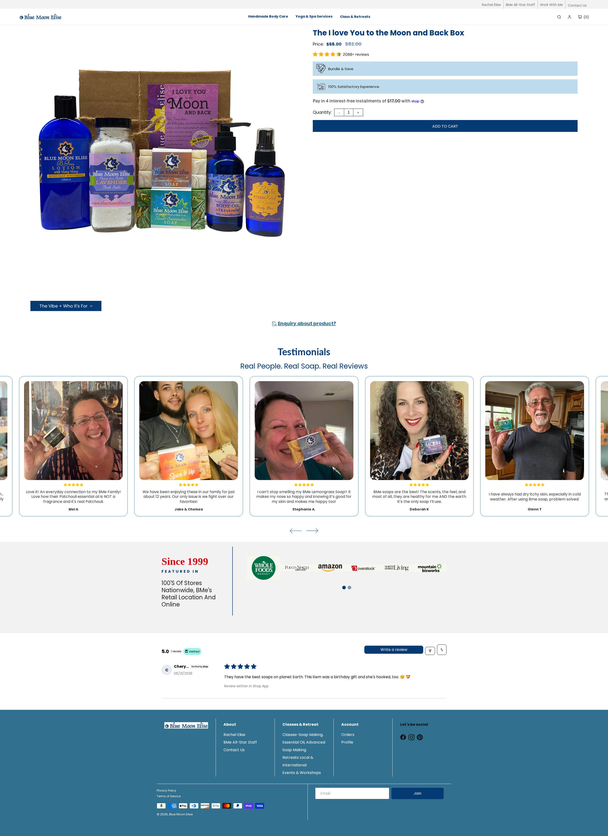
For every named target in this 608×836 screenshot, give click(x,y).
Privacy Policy (166, 790)
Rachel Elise (491, 4)
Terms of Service (168, 796)
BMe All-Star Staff (520, 4)
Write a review (393, 649)
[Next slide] (312, 530)
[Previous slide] (296, 530)
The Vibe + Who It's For (63, 306)
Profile (347, 742)
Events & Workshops (301, 772)
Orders (347, 734)
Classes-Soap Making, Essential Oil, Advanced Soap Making (303, 742)
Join (417, 793)
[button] (344, 587)
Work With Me (551, 4)
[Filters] (430, 651)
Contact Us (577, 5)
